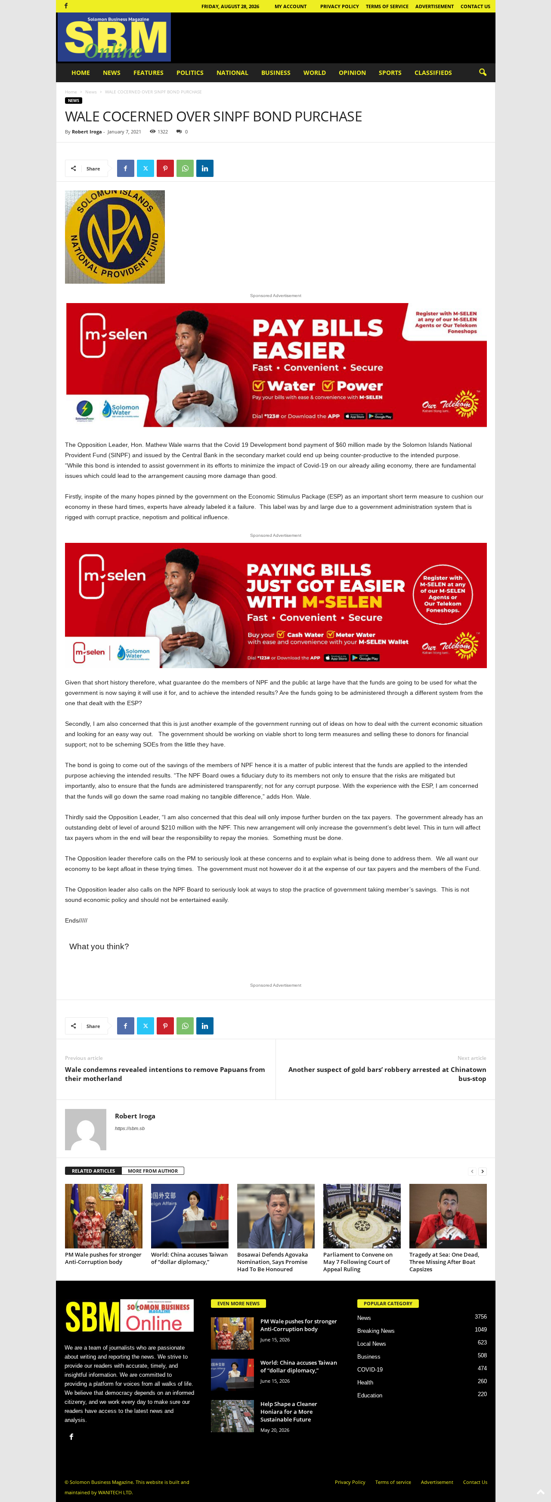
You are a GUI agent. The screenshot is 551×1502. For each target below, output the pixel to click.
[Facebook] (66, 6)
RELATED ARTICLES (93, 1171)
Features (148, 72)
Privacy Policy (339, 6)
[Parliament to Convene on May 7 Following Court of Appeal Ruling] (362, 1216)
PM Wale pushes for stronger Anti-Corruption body (103, 1258)
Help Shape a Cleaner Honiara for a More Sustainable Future (288, 1411)
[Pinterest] (165, 168)
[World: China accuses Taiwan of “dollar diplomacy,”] (190, 1216)
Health (365, 1382)
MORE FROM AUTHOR (153, 1171)
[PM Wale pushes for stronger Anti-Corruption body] (103, 1216)
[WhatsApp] (185, 168)
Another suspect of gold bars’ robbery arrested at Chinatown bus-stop (387, 1074)
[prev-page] (472, 1171)
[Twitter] (145, 168)
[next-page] (482, 1171)
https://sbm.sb (130, 1128)
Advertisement (434, 6)
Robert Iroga (87, 131)
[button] (482, 72)
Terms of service (387, 6)
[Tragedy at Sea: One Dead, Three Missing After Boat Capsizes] (448, 1216)
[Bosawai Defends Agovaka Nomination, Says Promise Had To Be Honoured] (276, 1216)
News (112, 72)
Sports (390, 72)
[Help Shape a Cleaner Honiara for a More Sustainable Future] (232, 1416)
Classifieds (433, 72)
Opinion (352, 72)
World (314, 72)
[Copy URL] (224, 168)
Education (369, 1395)
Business (276, 72)
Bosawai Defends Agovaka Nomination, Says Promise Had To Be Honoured (272, 1262)
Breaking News (376, 1331)
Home (80, 72)
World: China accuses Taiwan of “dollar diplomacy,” (189, 1258)
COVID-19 (370, 1369)
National (232, 72)
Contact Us (475, 6)
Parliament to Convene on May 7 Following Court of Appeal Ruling (358, 1262)
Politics (190, 72)
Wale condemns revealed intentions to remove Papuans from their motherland (165, 1074)
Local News (371, 1344)
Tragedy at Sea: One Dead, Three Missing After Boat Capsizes (444, 1262)
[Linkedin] (205, 168)
